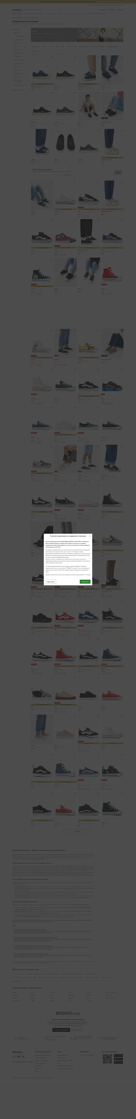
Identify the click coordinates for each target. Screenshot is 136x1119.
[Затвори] (90, 536)
